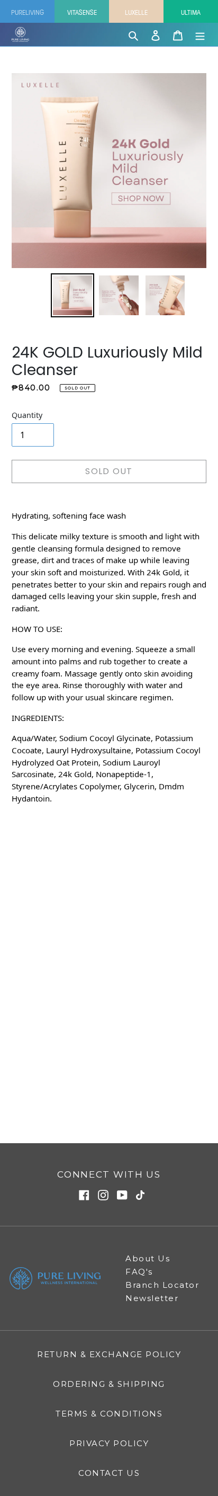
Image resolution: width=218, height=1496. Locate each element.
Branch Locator (162, 1285)
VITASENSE (82, 11)
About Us (147, 1258)
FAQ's (139, 1272)
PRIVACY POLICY (109, 1443)
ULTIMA (191, 11)
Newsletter (151, 1298)
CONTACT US (109, 1473)
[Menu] (200, 34)
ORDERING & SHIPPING (109, 1384)
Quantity (27, 415)
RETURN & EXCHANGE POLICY (109, 1354)
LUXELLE (136, 11)
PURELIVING (27, 11)
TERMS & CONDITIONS (109, 1414)
